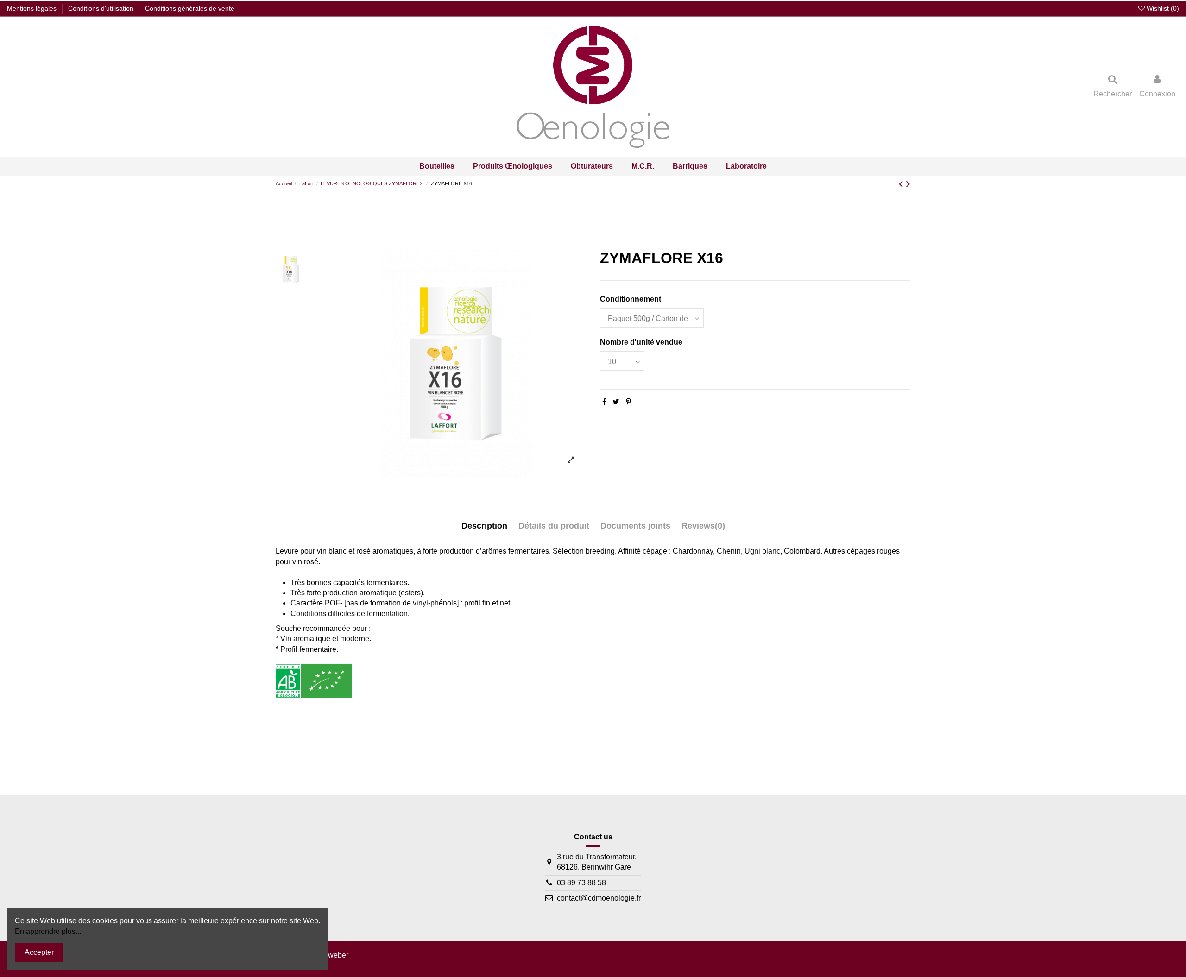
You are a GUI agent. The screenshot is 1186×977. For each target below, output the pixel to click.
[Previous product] (902, 183)
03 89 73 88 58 (581, 883)
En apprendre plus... (48, 931)
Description (484, 525)
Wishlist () (1162, 8)
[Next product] (908, 183)
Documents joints (635, 525)
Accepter (39, 952)
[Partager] (604, 402)
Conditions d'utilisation (101, 8)
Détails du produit (553, 525)
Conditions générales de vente (189, 8)
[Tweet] (615, 402)
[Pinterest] (628, 402)
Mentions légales (32, 8)
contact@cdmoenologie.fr (599, 898)
